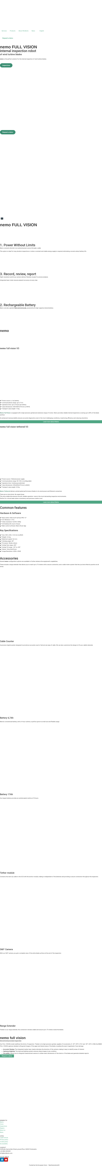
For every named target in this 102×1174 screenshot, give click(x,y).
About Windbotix (23, 31)
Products (12, 31)
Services (4, 31)
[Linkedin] (2, 1160)
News (33, 31)
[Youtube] (6, 1160)
